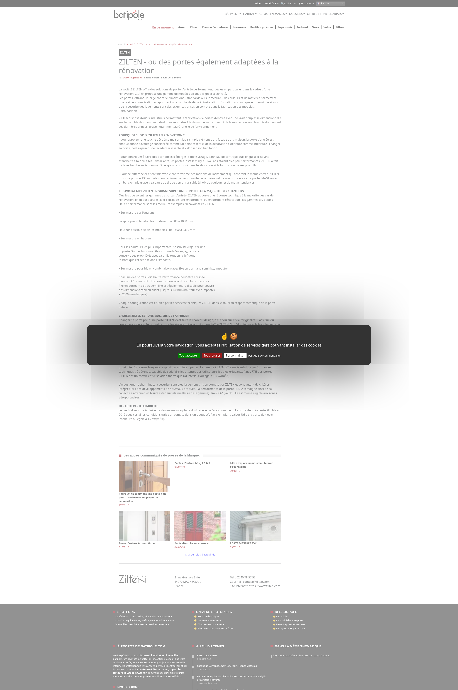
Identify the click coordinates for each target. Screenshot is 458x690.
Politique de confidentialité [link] (264, 355)
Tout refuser (212, 355)
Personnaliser (235, 355)
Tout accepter (188, 355)
